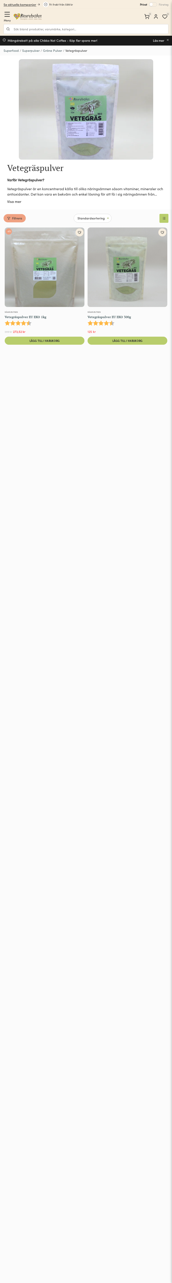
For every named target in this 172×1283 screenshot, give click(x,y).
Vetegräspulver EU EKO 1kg (25, 317)
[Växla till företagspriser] (153, 4)
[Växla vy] (163, 218)
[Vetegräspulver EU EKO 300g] (127, 268)
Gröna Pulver (52, 50)
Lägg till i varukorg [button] (45, 340)
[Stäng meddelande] (167, 40)
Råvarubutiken (11, 312)
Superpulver (31, 50)
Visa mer (14, 201)
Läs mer (158, 40)
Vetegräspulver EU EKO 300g (109, 317)
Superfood (11, 50)
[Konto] (155, 16)
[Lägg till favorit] (79, 232)
